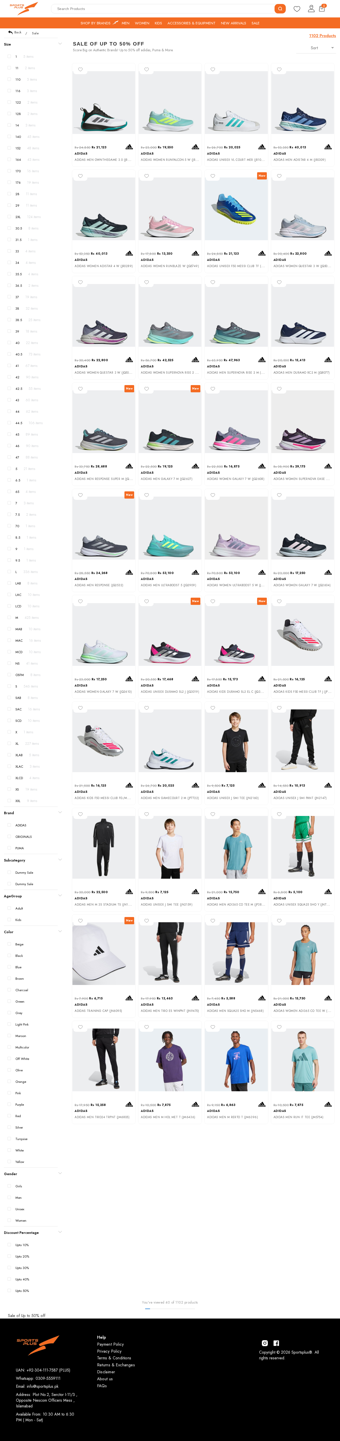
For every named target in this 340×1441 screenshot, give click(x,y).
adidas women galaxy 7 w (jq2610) (103, 692)
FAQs (102, 1386)
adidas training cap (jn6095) (98, 1011)
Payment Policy (110, 1344)
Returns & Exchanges (116, 1365)
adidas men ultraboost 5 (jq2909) (168, 585)
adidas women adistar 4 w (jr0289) (104, 266)
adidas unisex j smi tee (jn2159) (166, 904)
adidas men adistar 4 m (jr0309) (300, 160)
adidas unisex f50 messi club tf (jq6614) (240, 266)
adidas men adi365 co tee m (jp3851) (236, 904)
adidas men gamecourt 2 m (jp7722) (170, 798)
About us (105, 1379)
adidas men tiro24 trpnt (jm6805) (102, 1117)
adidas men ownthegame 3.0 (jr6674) (105, 160)
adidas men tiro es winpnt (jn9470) (170, 1011)
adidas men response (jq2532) (99, 585)
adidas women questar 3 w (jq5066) (303, 266)
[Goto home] (26, 8)
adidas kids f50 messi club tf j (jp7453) (305, 692)
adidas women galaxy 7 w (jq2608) (235, 479)
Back (18, 32)
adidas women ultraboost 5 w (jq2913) (239, 585)
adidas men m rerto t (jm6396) (232, 1117)
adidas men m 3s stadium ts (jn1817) (104, 904)
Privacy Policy (109, 1351)
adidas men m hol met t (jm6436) (168, 1117)
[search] (280, 8)
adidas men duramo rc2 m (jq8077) (302, 372)
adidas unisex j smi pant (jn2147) (300, 798)
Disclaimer (106, 1372)
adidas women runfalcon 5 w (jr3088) (172, 160)
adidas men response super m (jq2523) (106, 479)
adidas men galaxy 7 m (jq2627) (166, 479)
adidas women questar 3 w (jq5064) (104, 372)
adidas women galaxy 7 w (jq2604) (302, 585)
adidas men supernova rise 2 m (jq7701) (239, 372)
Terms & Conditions (114, 1358)
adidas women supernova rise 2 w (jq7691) (176, 372)
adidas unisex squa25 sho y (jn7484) (303, 904)
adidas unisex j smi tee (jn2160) (233, 798)
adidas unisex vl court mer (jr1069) (236, 160)
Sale (35, 33)
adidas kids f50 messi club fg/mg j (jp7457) (109, 798)
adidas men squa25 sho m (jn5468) (235, 1011)
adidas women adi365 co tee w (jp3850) (306, 1011)
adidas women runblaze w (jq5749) (170, 266)
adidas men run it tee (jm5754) (299, 1117)
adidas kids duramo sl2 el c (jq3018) (236, 692)
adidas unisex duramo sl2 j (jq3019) (170, 692)
